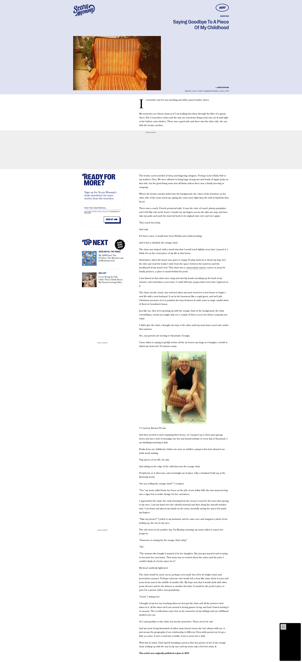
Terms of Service (114, 211)
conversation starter (196, 267)
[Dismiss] (298, 625)
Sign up (109, 219)
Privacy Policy (87, 213)
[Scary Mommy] (84, 10)
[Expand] (282, 625)
